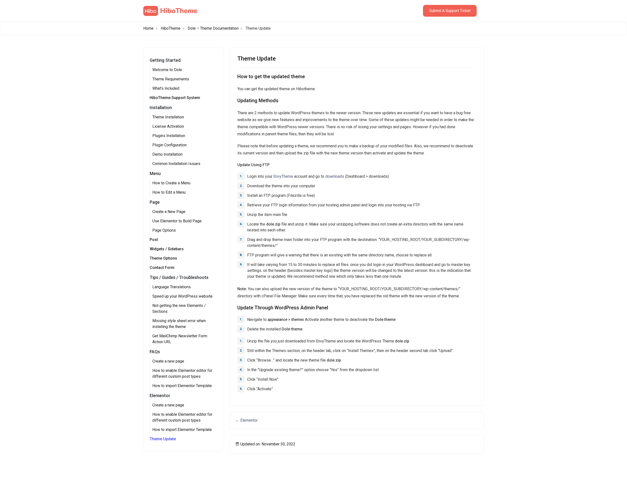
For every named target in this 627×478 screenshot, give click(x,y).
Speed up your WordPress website (182, 296)
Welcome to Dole (167, 69)
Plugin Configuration (169, 145)
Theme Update (163, 439)
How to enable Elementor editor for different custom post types (182, 373)
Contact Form (162, 267)
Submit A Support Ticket (449, 10)
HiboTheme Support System (175, 97)
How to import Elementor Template (182, 385)
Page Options (164, 230)
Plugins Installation (168, 135)
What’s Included (165, 88)
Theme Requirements (170, 79)
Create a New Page (168, 211)
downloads (334, 176)
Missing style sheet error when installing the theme (179, 323)
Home (148, 28)
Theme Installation (168, 117)
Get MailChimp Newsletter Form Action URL (179, 339)
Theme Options (163, 258)
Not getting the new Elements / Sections (179, 308)
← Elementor (246, 420)
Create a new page (168, 361)
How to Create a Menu (171, 183)
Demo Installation (167, 154)
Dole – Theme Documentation (213, 28)
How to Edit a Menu (169, 192)
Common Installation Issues (176, 163)
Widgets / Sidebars (167, 249)
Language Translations (171, 287)
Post (154, 239)
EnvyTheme (283, 176)
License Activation (168, 126)
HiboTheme (171, 28)
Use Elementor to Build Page (177, 221)
